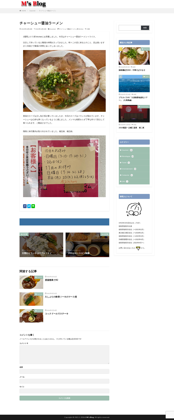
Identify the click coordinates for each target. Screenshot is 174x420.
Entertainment (144, 106)
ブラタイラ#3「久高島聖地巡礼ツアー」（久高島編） (133, 98)
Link (124, 181)
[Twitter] (29, 206)
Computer (127, 175)
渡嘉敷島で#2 (51, 280)
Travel (147, 76)
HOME (24, 11)
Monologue (128, 156)
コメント (24, 343)
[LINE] (33, 206)
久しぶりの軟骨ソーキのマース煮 (61, 296)
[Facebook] (25, 206)
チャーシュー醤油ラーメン (47, 11)
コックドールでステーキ (56, 313)
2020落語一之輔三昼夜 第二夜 (131, 128)
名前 (21, 367)
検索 (145, 28)
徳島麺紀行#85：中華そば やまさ (132, 70)
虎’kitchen (80, 29)
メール (22, 377)
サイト (22, 387)
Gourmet (32, 11)
